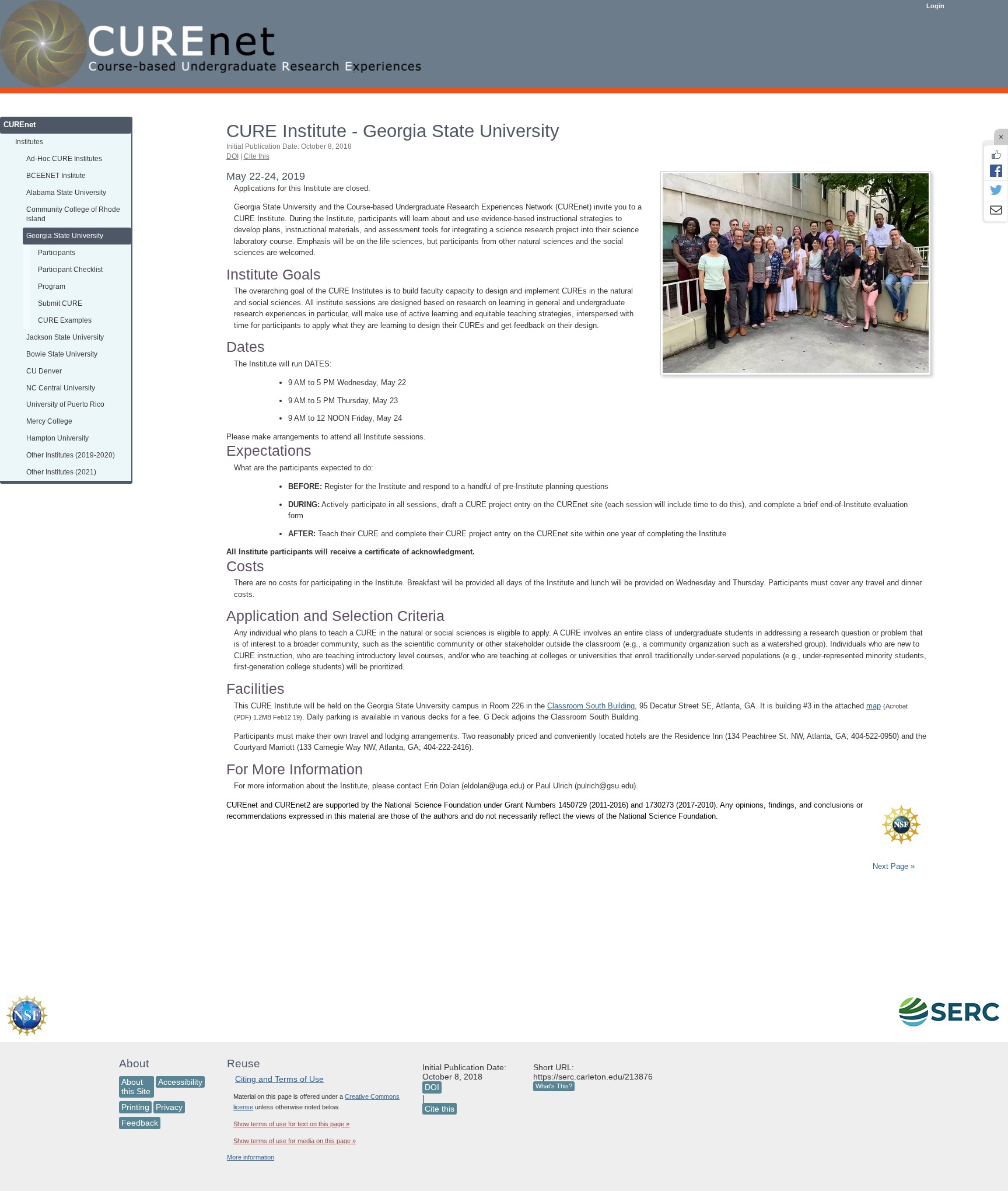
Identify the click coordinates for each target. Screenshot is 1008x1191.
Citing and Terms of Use (279, 1079)
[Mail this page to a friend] (995, 211)
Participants (56, 252)
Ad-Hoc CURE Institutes (64, 158)
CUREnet (20, 124)
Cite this (257, 156)
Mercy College (49, 421)
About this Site (135, 1086)
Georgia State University (64, 235)
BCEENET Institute (56, 175)
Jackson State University (65, 337)
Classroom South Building (591, 705)
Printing (135, 1107)
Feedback (139, 1122)
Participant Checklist (70, 269)
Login (935, 5)
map (873, 705)
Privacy (169, 1107)
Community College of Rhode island (73, 214)
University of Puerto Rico (65, 404)
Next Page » (892, 866)
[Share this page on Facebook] (995, 170)
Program (51, 286)
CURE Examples (65, 320)
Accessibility (180, 1082)
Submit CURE (60, 303)
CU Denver (44, 371)
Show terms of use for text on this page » (291, 1123)
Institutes (29, 141)
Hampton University (57, 438)
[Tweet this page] (995, 191)
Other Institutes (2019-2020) (70, 455)
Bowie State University (61, 354)
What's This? (554, 1085)
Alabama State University (66, 192)
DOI (232, 156)
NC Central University (60, 388)
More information (250, 1157)
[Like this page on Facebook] (995, 155)
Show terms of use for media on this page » (294, 1140)
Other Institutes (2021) (61, 472)
